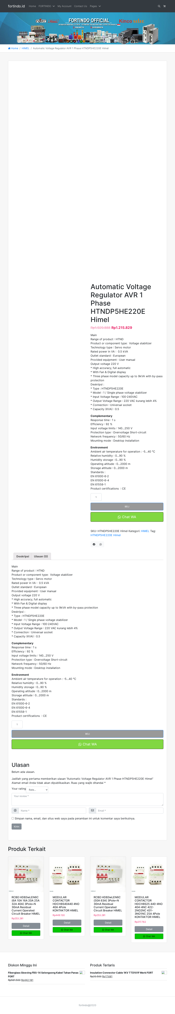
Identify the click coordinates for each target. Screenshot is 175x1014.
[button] (54, 6)
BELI (127, 506)
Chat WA (128, 517)
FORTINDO (45, 6)
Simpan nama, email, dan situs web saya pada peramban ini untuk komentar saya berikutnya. (75, 818)
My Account (64, 6)
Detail (26, 925)
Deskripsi (22, 556)
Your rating (19, 788)
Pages (93, 6)
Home (32, 6)
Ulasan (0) (41, 556)
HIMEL (25, 48)
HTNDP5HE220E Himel (106, 535)
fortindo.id (16, 6)
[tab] (23, 556)
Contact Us (80, 6)
